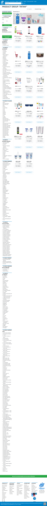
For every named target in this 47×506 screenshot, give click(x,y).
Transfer (4, 460)
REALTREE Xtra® (6, 182)
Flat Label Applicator (6, 397)
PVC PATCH (5, 439)
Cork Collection (6, 229)
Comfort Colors (6, 151)
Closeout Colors (6, 45)
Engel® (4, 168)
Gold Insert (5, 401)
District (4, 152)
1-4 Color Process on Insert (6, 337)
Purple (4, 116)
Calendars (5, 59)
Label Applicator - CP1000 (6, 409)
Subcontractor (5, 455)
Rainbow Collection (6, 251)
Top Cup (4, 315)
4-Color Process (6, 345)
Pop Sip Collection (6, 247)
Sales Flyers (4, 492)
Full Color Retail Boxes (7, 70)
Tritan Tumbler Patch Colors (6, 462)
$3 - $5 (3, 500)
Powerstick (5, 179)
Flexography (5, 398)
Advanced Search (7, 13)
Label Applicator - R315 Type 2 (7, 412)
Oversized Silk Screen (7, 430)
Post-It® (4, 178)
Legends (4, 156)
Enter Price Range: (5, 17)
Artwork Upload (19, 484)
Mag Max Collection (6, 242)
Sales (4, 89)
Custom (4, 294)
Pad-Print (4, 434)
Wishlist (11, 489)
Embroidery (5, 393)
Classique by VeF (6, 193)
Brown (4, 106)
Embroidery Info (27, 488)
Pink (4, 115)
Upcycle (4, 263)
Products (7, 1)
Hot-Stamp (5, 406)
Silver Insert (5, 448)
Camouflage (5, 107)
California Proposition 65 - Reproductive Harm (7, 296)
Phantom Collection (6, 246)
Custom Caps (26, 493)
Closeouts (4, 493)
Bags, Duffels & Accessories (5, 55)
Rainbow (4, 117)
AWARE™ (4, 186)
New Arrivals (5, 289)
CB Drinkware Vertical (7, 365)
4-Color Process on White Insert (6, 354)
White (4, 136)
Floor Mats (5, 68)
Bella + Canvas (5, 149)
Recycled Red (5, 133)
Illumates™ (5, 317)
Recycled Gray (5, 124)
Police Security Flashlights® (5, 322)
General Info (26, 487)
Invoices (11, 487)
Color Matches (26, 489)
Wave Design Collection (7, 254)
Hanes (4, 154)
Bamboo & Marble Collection (6, 228)
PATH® (4, 205)
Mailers (4, 82)
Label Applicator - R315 (7, 410)
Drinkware (5, 65)
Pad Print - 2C (5, 432)
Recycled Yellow (6, 135)
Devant (4, 194)
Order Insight (12, 488)
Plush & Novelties (6, 86)
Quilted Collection (6, 250)
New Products (4, 484)
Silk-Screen (5, 445)
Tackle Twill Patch (6, 459)
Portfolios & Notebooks (7, 87)
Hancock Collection (6, 232)
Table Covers (5, 93)
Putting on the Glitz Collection (6, 299)
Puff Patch (5, 438)
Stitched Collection (6, 253)
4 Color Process (6, 339)
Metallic (4, 112)
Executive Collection (6, 231)
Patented (4, 288)
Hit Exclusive (5, 169)
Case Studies (19, 491)
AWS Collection (5, 162)
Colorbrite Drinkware (6, 370)
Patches (4, 84)
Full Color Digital (6, 400)
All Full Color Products (7, 332)
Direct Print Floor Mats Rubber (7, 383)
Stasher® (4, 212)
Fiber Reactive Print (6, 396)
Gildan (4, 153)
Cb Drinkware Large (6, 363)
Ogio (4, 157)
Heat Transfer (5, 403)
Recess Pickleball (6, 207)
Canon (4, 361)
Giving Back (5, 269)
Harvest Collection (6, 233)
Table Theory (5, 215)
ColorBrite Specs (27, 490)
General (21, 1)
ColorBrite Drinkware (6, 290)
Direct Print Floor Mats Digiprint (7, 381)
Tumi (4, 219)
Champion (5, 150)
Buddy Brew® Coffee (6, 163)
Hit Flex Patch (5, 404)
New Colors (5, 277)
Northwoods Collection (7, 244)
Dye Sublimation (6, 389)
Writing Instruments (6, 98)
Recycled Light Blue (6, 119)
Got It (45, 504)
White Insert (5, 468)
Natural (4, 113)
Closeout (4, 44)
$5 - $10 (3, 501)
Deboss (4, 372)
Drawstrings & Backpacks (5, 64)
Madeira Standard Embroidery (6, 422)
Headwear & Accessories (7, 73)
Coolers (4, 61)
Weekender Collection (7, 255)
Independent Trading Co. (7, 155)
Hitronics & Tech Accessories (6, 75)
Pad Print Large (5, 433)
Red (3, 122)
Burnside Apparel (6, 142)
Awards (4, 53)
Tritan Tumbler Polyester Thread (7, 464)
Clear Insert (5, 367)
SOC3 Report (34, 491)
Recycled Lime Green (6, 125)
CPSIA (4, 278)
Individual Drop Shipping (7, 77)
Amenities (4, 51)
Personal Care (5, 85)
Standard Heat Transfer (7, 451)
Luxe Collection (5, 241)
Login (23, 3)
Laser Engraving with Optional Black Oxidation (7, 418)
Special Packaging (6, 90)
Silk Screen (5, 442)
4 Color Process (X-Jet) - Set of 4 (7, 341)
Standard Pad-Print (6, 453)
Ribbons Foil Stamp (6, 440)
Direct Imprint (5, 377)
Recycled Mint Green (6, 127)
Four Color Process (6, 399)
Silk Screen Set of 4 (6, 443)
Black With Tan (5, 104)
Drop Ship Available (6, 300)
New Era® (5, 175)
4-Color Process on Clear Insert (6, 352)
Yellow (4, 137)
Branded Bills (5, 191)
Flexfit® (4, 195)
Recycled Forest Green (7, 123)
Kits (3, 78)
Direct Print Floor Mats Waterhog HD (7, 385)
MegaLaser (5, 304)
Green (4, 111)
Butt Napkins (5, 326)
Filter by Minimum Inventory (7, 37)
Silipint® (4, 324)
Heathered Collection (6, 234)
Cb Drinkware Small (6, 364)
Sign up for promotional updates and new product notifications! (23, 476)
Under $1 (3, 498)
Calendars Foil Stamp (6, 360)
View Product (18, 47)
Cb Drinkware (5, 362)
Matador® (5, 203)
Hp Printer (5, 407)
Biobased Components (7, 261)
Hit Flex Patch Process (7, 405)
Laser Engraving (6, 416)
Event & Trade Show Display (6, 67)
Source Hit (5, 302)
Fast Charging (5, 307)
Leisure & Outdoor (6, 79)
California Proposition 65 (7, 293)
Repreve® (4, 208)
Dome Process (5, 388)
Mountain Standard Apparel (6, 146)
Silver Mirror (5, 449)
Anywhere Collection (6, 224)
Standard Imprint (6, 452)
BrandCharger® (5, 190)
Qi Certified (5, 180)
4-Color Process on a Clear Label (7, 348)
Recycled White (5, 134)
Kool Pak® (5, 198)
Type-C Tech (5, 306)
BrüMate (4, 192)
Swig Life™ (5, 214)
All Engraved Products (7, 333)
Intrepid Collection (6, 238)
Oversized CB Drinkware (7, 428)
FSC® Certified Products (7, 262)
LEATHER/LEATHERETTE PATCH (7, 420)
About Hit (33, 489)
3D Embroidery (5, 280)
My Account (12, 1)
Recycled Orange (6, 129)
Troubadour (5, 310)
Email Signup (12, 491)
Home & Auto (5, 76)
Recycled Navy (5, 128)
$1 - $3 (3, 499)
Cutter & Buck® (5, 311)
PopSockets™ (5, 312)
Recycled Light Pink (6, 126)
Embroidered (5, 392)
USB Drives (5, 96)
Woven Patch (5, 471)
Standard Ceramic (6, 450)
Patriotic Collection (6, 245)
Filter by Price (7, 25)
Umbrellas (5, 95)
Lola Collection (5, 240)
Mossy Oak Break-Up (6, 172)
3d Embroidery (5, 338)
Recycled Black (5, 118)
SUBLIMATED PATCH (6, 456)
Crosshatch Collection (7, 230)
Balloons (4, 56)
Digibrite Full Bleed (6, 376)
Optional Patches (6, 301)
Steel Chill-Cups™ (6, 213)
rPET (4, 314)
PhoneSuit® (5, 206)
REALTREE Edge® (6, 181)
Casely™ (4, 313)
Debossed (5, 374)
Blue (4, 105)
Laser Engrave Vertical (7, 415)
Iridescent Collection (6, 239)
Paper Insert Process (6, 437)
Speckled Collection (6, 252)
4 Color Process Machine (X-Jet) (7, 344)
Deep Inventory (30, 1)
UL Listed (4, 284)
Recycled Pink (5, 130)
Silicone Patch (5, 441)
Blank (4, 356)
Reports (11, 490)
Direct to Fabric (6, 386)
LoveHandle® (5, 202)
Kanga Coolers (5, 197)
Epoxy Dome (5, 394)
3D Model (4, 327)
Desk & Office (5, 62)
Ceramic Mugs (5, 60)
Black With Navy (6, 103)
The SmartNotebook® (7, 218)
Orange (4, 114)
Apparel (4, 52)
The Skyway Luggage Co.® (7, 217)
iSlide (4, 171)
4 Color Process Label (7, 342)
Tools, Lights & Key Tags (7, 94)
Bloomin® (4, 189)
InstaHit (4, 292)
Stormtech (5, 143)
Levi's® (4, 144)
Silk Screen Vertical (6, 444)
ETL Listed (5, 291)
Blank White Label (6, 359)
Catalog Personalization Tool (4, 490)
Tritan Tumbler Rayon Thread (6, 466)
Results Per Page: (38, 9)
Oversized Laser (6, 429)
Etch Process (5, 395)
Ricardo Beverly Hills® (7, 209)
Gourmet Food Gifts (6, 72)
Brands (17, 1)
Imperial (4, 196)
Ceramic (4, 366)
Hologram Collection (6, 235)
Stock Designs (19, 492)
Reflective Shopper (6, 183)
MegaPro (4, 204)
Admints (4, 50)
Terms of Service (34, 490)
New (4, 279)
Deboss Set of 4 (6, 373)
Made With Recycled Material (6, 260)
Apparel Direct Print (6, 355)
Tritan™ (4, 185)
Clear (4, 108)
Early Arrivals (4, 486)
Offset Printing (5, 426)
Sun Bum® (5, 184)
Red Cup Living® (6, 323)
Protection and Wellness (7, 88)
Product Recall (34, 487)
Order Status (12, 486)
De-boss (4, 371)
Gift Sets (4, 71)
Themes (24, 1)
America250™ (5, 318)
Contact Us (33, 488)
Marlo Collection (6, 243)
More (35, 1)
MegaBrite (5, 303)
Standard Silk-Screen (6, 454)
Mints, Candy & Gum (6, 83)
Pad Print (4, 431)
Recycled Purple (6, 131)
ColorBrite (5, 276)
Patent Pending (5, 287)
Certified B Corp (6, 268)
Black (4, 102)
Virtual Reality (5, 97)
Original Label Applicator (7, 427)
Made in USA (5, 281)
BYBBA (4, 325)
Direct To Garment (6, 387)
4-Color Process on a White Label (7, 350)
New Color (5, 283)
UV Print (4, 467)
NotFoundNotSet (6, 423)
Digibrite (4, 282)
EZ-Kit (4, 316)
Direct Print (5, 378)
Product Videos (19, 490)
